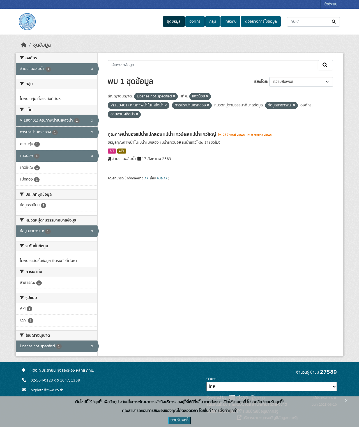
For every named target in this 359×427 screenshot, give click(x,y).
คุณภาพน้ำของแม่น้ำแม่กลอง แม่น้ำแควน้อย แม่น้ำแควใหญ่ (162, 134)
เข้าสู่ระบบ (330, 4)
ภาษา (210, 379)
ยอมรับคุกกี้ (179, 420)
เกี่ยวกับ (230, 21)
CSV (121, 151)
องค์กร (195, 21)
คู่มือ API (162, 178)
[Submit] (334, 22)
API (112, 151)
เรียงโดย (260, 82)
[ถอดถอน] (174, 96)
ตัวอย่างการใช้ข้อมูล (261, 21)
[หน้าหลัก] (24, 45)
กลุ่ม (212, 21)
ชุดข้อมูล (174, 21)
